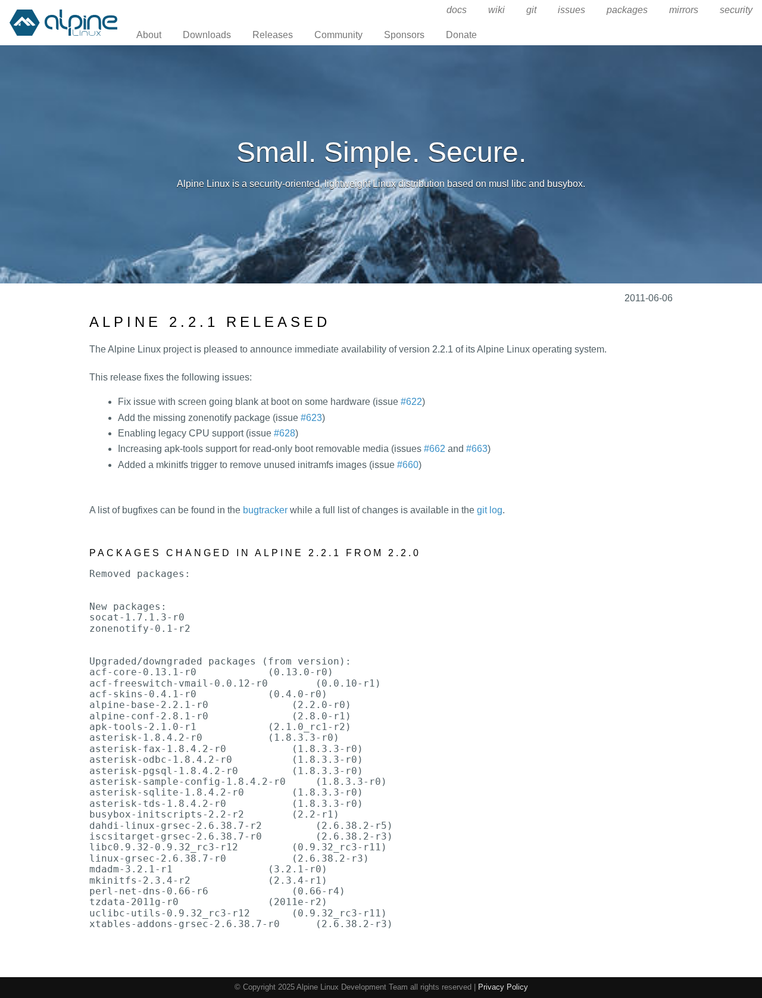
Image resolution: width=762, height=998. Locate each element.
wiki (496, 10)
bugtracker (265, 510)
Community (338, 35)
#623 (311, 418)
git (531, 10)
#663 (477, 449)
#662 (434, 449)
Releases (272, 35)
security (736, 10)
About (148, 35)
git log (489, 510)
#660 (408, 465)
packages (627, 10)
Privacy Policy (503, 987)
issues (571, 10)
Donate (461, 35)
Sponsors (404, 35)
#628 (284, 433)
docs (456, 10)
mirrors (683, 10)
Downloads (207, 35)
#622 (411, 402)
